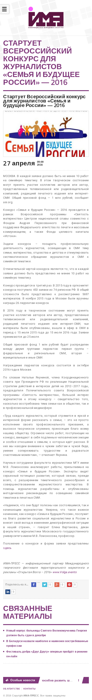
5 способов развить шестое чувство (61, 680)
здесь (7, 548)
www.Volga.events (64, 572)
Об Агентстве (11, 689)
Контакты (29, 689)
